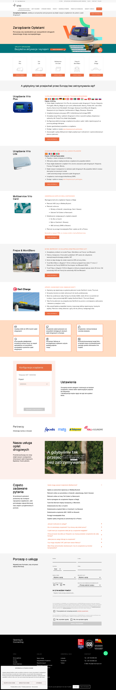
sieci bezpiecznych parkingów (72, 179)
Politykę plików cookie (19, 675)
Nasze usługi (40, 658)
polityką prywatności (67, 608)
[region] (74, 504)
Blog (89, 1)
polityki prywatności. (82, 611)
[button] (105, 653)
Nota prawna (35, 686)
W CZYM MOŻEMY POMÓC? (62, 590)
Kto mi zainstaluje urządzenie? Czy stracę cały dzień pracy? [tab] (67, 527)
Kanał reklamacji (17, 664)
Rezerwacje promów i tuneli (44, 665)
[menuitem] (60, 1)
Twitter (63, 663)
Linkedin (63, 658)
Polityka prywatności (26, 686)
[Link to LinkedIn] (18, 1)
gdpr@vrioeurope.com (96, 606)
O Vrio (61, 1)
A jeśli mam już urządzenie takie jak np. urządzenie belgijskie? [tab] (67, 530)
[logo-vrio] (17, 5)
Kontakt (94, 1)
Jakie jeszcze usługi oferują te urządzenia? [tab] (61, 539)
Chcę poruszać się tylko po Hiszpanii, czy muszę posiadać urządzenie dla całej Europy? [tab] (73, 535)
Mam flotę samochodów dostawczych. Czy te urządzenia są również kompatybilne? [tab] (70, 547)
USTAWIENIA (39, 683)
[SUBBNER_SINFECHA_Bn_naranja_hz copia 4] (58, 48)
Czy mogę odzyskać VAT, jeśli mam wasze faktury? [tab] (64, 542)
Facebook (63, 660)
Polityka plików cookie (16, 686)
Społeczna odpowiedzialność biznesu (75, 1)
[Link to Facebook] (13, 1)
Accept (76, 686)
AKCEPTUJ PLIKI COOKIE (9, 683)
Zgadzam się (74, 459)
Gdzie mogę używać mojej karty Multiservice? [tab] (62, 485)
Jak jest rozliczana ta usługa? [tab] (57, 524)
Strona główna (17, 658)
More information (85, 686)
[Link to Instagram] (16, 1)
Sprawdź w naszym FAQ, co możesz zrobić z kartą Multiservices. (65, 233)
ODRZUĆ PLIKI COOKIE (24, 683)
